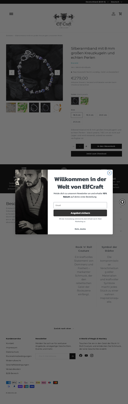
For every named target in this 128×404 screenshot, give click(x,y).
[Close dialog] (109, 173)
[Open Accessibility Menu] (122, 202)
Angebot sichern (80, 213)
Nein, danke (80, 228)
